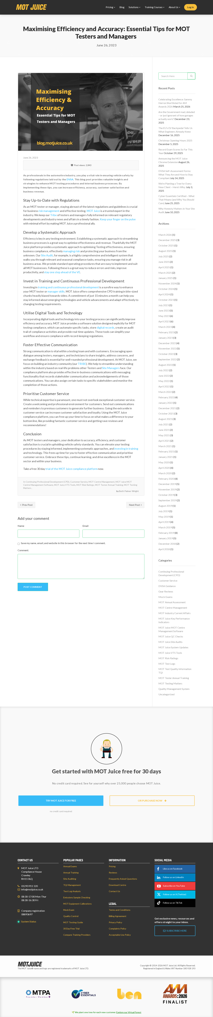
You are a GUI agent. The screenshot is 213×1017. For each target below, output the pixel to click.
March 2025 (165, 272)
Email (85, 525)
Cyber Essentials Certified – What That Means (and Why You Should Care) (176, 199)
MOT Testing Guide (73, 922)
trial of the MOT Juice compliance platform (71, 468)
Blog (121, 7)
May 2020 (163, 462)
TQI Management (72, 885)
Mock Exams (165, 596)
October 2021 (166, 413)
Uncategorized (166, 694)
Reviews (113, 872)
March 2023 (165, 326)
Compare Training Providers (76, 934)
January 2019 (165, 538)
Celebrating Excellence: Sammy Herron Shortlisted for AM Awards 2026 (175, 103)
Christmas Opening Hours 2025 (175, 140)
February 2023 (166, 332)
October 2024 (166, 288)
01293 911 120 (29, 885)
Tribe (53, 215)
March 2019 (165, 527)
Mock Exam (68, 910)
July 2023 (163, 305)
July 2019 (163, 511)
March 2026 (165, 234)
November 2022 (167, 348)
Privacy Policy (115, 922)
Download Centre (117, 885)
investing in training (126, 448)
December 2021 (167, 408)
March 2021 (165, 446)
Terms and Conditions (119, 910)
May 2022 (163, 380)
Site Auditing (69, 878)
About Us (174, 7)
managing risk (71, 251)
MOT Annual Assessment (172, 602)
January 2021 (165, 456)
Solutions (134, 7)
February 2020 (166, 478)
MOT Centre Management (102, 481)
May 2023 (163, 315)
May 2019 (163, 516)
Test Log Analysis (72, 891)
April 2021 (164, 440)
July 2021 (163, 424)
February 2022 (166, 397)
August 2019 (165, 505)
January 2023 (165, 337)
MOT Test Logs (166, 663)
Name (21, 525)
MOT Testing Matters (170, 683)
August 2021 (165, 418)
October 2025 (166, 245)
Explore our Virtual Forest (128, 1012)
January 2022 (165, 402)
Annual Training (71, 872)
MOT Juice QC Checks (170, 636)
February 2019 (166, 532)
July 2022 (163, 370)
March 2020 (165, 473)
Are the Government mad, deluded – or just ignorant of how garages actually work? (176, 115)
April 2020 (164, 467)
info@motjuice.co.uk (32, 889)
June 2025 (163, 261)
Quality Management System (173, 688)
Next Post (134, 504)
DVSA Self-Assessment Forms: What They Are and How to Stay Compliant (175, 174)
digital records (105, 327)
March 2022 (165, 391)
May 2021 (163, 435)
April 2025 (164, 267)
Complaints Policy (117, 928)
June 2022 (163, 375)
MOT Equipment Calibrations (77, 903)
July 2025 (163, 256)
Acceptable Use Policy (120, 934)
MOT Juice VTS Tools (64, 485)
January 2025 (165, 277)
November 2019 (167, 489)
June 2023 (163, 310)
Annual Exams (70, 866)
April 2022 (164, 386)
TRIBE (82, 363)
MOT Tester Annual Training (109, 485)
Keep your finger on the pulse (118, 219)
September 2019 (167, 500)
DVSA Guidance (167, 585)
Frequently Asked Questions (123, 878)
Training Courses (154, 7)
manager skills (56, 291)
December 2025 (167, 239)
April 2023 (164, 321)
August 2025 (165, 250)
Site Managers (111, 368)
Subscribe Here (176, 930)
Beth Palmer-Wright (129, 491)
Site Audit (47, 255)
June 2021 (163, 429)
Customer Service (79, 481)
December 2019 (167, 483)
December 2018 (167, 543)
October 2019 (166, 494)
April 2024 (164, 294)
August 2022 (165, 364)
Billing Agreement (117, 916)
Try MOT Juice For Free (61, 800)
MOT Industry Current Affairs (174, 613)
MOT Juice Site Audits (170, 641)
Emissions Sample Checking (76, 897)
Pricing (110, 7)
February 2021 (166, 451)
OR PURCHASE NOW (150, 800)
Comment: (23, 550)
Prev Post (27, 504)
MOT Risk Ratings (85, 485)
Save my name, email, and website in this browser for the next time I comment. (63, 543)
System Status (28, 921)
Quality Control (70, 916)
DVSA (70, 179)
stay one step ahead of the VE (62, 272)
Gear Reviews (165, 591)
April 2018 (164, 549)
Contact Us (114, 891)
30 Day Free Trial (71, 928)
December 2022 (167, 343)
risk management (49, 211)
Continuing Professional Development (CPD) (47, 481)
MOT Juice (93, 211)
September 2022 (167, 359)
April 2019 (164, 521)
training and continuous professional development (68, 287)
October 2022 (166, 353)
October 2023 (166, 299)
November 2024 (167, 283)
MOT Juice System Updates (173, 647)
